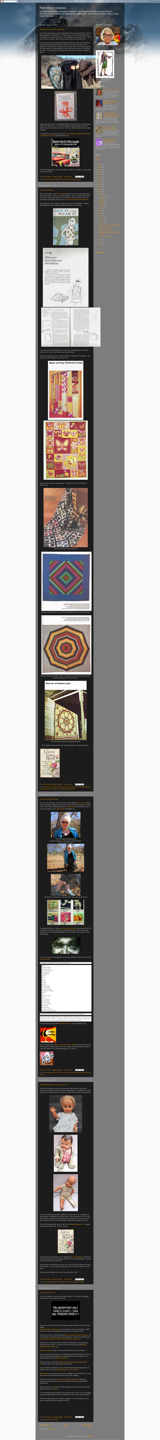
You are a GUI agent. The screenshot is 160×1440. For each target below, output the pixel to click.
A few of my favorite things (49, 799)
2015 (99, 191)
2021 (99, 177)
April (100, 215)
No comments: (68, 176)
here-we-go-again (45, 959)
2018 (99, 184)
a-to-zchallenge (77, 1257)
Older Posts (87, 1425)
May (100, 213)
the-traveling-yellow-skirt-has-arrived (76, 1335)
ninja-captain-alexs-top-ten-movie (50, 1329)
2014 (99, 194)
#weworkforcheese (59, 179)
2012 (99, 242)
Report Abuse (100, 252)
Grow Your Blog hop (47, 190)
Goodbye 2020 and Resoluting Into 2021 (109, 140)
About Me (98, 159)
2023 (99, 172)
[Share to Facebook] (81, 177)
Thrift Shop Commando (52, 7)
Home (66, 1425)
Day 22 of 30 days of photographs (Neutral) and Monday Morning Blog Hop (111, 114)
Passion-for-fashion (46, 1350)
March (101, 218)
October (101, 201)
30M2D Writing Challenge (73, 179)
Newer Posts (45, 1425)
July (100, 208)
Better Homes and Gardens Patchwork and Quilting (59, 787)
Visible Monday (78, 1072)
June (100, 210)
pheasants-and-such (62, 1358)
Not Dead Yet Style (65, 1023)
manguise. (55, 1389)
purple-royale (71, 806)
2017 (99, 186)
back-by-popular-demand (68, 928)
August (101, 205)
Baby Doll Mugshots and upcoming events (54, 1084)
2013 (99, 239)
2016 (99, 189)
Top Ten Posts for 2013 (47, 1292)
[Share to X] (80, 177)
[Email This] (76, 177)
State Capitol (80, 1282)
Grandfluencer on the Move (111, 89)
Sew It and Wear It (52, 789)
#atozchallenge (48, 179)
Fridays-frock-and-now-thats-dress (68, 1379)
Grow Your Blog (79, 787)
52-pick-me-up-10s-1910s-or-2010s (64, 1044)
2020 (99, 179)
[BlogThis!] (78, 177)
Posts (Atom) (51, 1429)
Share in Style (69, 1072)
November (102, 198)
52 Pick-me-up (60, 1072)
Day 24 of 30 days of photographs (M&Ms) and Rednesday (110, 102)
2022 (99, 174)
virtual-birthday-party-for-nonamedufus (66, 1369)
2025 (99, 167)
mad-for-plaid (60, 809)
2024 (99, 169)
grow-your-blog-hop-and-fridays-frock (77, 199)
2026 (99, 164)
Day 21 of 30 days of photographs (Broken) (109, 127)
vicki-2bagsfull (61, 194)
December (102, 196)
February (102, 220)
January (101, 222)
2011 (99, 244)
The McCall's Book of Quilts (66, 789)
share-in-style (81, 803)
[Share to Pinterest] (83, 177)
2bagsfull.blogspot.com (77, 1224)
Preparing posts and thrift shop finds (52, 29)
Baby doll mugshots (60, 1282)
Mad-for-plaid (44, 1373)
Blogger (90, 1436)
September (102, 203)
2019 (99, 181)
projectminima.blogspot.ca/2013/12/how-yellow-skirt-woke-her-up (60, 1339)
